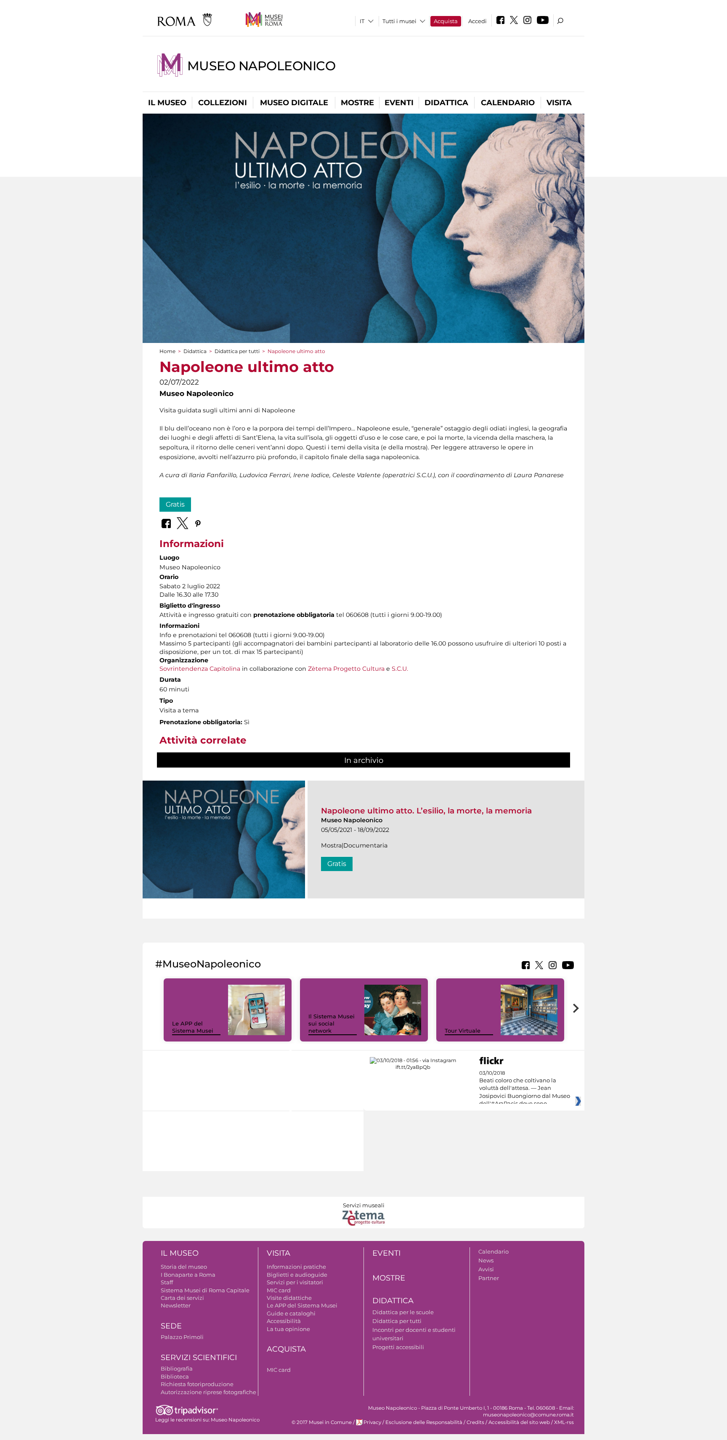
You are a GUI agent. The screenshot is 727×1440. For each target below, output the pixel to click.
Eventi (399, 102)
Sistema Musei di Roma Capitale (205, 1290)
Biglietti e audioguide (297, 1274)
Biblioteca (175, 1376)
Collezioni (222, 102)
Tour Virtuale (462, 1030)
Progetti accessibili (398, 1347)
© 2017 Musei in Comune (322, 1422)
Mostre (357, 102)
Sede (171, 1326)
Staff (167, 1282)
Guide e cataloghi (291, 1313)
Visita (559, 102)
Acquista (446, 21)
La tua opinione (288, 1329)
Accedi (477, 21)
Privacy (372, 1422)
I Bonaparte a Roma (188, 1274)
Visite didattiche (289, 1297)
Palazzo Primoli (182, 1337)
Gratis (175, 504)
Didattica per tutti (237, 351)
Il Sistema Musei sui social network (331, 1023)
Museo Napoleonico (261, 66)
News (486, 1260)
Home (167, 351)
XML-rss (564, 1422)
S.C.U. (400, 668)
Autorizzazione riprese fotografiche (208, 1392)
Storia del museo (184, 1266)
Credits (475, 1422)
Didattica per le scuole (403, 1312)
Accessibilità (284, 1321)
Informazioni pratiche (296, 1266)
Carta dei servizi (182, 1297)
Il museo (167, 102)
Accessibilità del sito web (519, 1422)
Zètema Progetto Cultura (346, 668)
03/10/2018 (524, 1088)
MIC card (279, 1290)
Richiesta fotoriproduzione (197, 1384)
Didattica (446, 102)
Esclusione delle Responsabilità (423, 1422)
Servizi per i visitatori (295, 1282)
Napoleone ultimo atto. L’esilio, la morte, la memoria (426, 811)
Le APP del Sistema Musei (192, 1027)
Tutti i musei (399, 21)
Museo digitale (294, 102)
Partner (488, 1278)
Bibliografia (177, 1368)
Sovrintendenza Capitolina (199, 668)
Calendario (508, 102)
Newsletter (176, 1305)
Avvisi (486, 1269)
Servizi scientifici (199, 1357)
